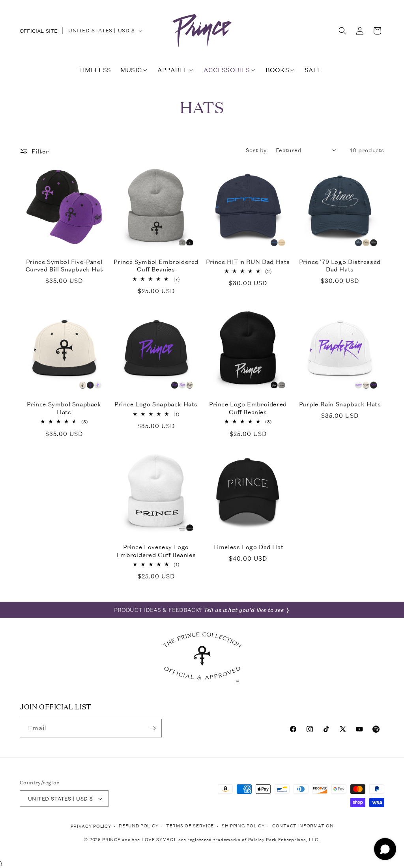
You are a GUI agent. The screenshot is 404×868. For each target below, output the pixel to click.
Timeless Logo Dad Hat (248, 547)
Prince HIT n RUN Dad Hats (248, 262)
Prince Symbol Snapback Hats (64, 408)
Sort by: (257, 150)
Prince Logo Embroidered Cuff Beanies (248, 408)
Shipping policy (243, 826)
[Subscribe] (152, 728)
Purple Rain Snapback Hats (340, 404)
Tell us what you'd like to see (244, 610)
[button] (342, 30)
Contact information (302, 826)
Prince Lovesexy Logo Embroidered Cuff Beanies (156, 551)
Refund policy (138, 826)
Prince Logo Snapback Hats (156, 404)
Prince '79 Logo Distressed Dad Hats (340, 265)
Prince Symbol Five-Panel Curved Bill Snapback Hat (64, 265)
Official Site (39, 31)
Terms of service (190, 826)
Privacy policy (91, 826)
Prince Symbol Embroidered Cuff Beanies (156, 265)
